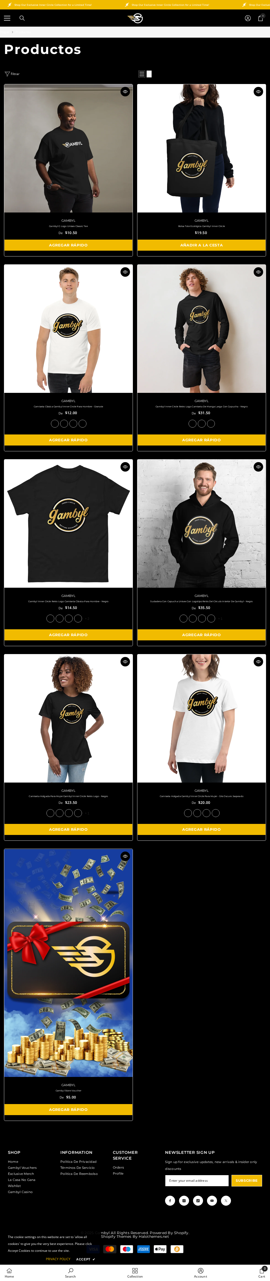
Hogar (4, 32)
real (73, 424)
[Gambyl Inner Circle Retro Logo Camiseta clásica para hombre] (68, 523)
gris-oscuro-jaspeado (60, 813)
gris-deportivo (78, 618)
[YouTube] (212, 1201)
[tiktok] (198, 1201)
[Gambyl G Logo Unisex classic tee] (68, 148)
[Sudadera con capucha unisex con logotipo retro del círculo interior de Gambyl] (201, 523)
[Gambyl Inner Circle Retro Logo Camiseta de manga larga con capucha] (201, 329)
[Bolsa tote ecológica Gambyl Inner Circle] (201, 148)
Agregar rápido (68, 245)
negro (64, 424)
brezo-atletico (69, 813)
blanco (82, 424)
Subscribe (247, 1181)
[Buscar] (22, 18)
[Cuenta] (248, 18)
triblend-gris (202, 424)
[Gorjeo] (226, 1201)
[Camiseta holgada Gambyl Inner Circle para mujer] (201, 718)
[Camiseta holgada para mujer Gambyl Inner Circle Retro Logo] (68, 718)
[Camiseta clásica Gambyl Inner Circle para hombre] (68, 329)
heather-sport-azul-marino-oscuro (202, 618)
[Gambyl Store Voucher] (68, 963)
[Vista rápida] (125, 91)
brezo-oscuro (60, 618)
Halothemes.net (154, 1236)
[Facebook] (170, 1201)
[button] (141, 74)
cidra (78, 813)
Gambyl (68, 220)
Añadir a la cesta (201, 245)
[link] (70, 1273)
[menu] (7, 18)
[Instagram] (184, 1201)
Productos (23, 32)
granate (55, 424)
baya (197, 813)
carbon (69, 618)
